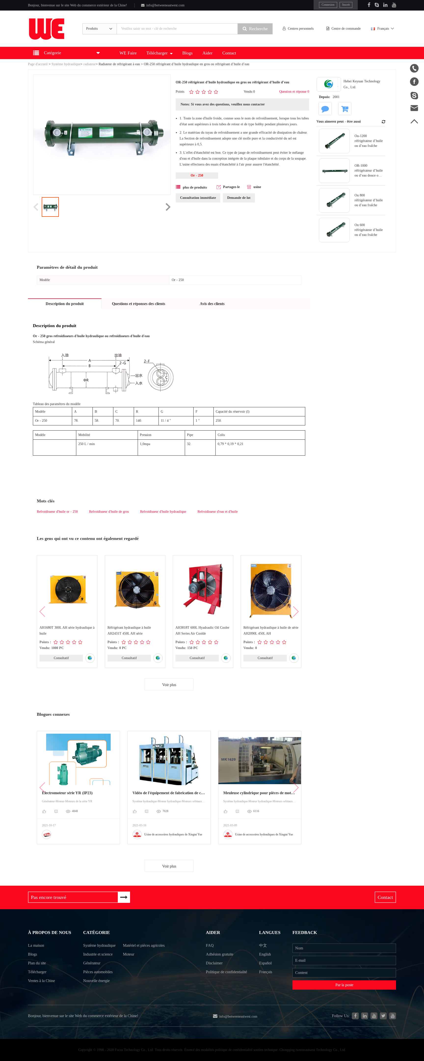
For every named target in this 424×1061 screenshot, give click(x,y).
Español (265, 963)
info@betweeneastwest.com (165, 5)
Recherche (258, 28)
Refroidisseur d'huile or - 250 (57, 511)
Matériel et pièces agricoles (144, 945)
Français (383, 28)
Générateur (91, 963)
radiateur (89, 64)
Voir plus (169, 685)
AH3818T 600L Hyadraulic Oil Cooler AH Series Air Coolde (202, 630)
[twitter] (383, 1015)
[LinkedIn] (385, 5)
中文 (263, 945)
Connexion (328, 4)
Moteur (128, 954)
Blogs (187, 53)
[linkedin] (364, 1015)
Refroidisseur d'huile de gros (109, 511)
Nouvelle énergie (96, 981)
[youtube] (392, 1015)
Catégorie (96, 932)
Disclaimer (214, 963)
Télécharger (157, 53)
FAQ (210, 945)
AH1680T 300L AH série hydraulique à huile (67, 630)
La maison (36, 945)
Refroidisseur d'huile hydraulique (163, 511)
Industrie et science (98, 954)
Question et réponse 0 (294, 91)
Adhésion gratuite (219, 954)
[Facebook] (369, 5)
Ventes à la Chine (41, 981)
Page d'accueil (38, 64)
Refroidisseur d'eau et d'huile (218, 511)
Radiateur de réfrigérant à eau (119, 64)
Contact (229, 53)
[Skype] (377, 5)
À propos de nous (49, 932)
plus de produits (195, 187)
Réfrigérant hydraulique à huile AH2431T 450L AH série (129, 630)
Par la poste (344, 985)
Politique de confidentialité (226, 972)
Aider (207, 53)
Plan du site (37, 963)
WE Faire (128, 53)
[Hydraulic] (374, 1015)
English (265, 954)
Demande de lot (239, 198)
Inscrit (346, 4)
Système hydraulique (66, 64)
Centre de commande (346, 28)
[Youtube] (394, 5)
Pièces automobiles (98, 972)
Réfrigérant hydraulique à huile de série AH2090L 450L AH (270, 630)
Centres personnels (301, 28)
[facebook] (355, 1015)
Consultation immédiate (198, 198)
